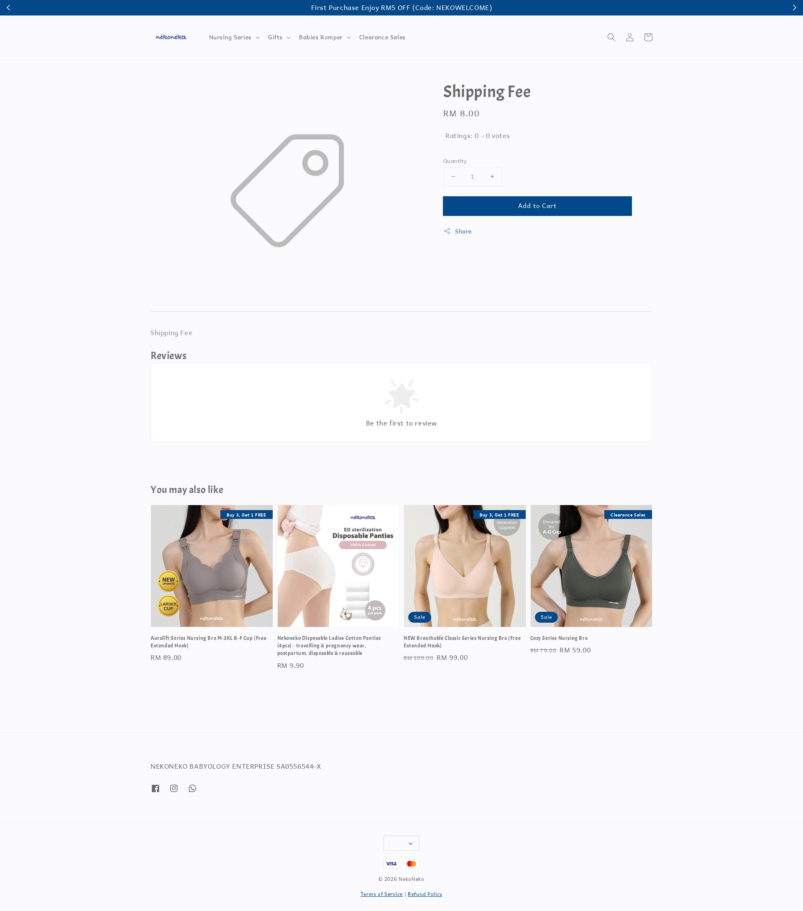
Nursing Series (230, 37)
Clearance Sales (382, 37)
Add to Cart (537, 205)
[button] (611, 37)
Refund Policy (425, 894)
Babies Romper (321, 37)
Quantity (455, 161)
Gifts (275, 37)
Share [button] (463, 231)
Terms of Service (382, 894)
